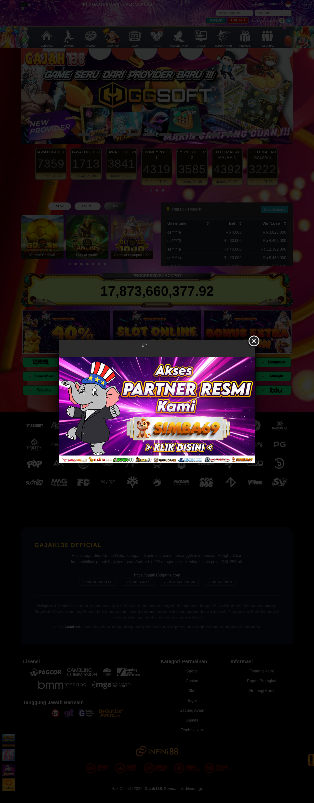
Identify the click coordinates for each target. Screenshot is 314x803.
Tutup (254, 341)
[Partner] (157, 410)
